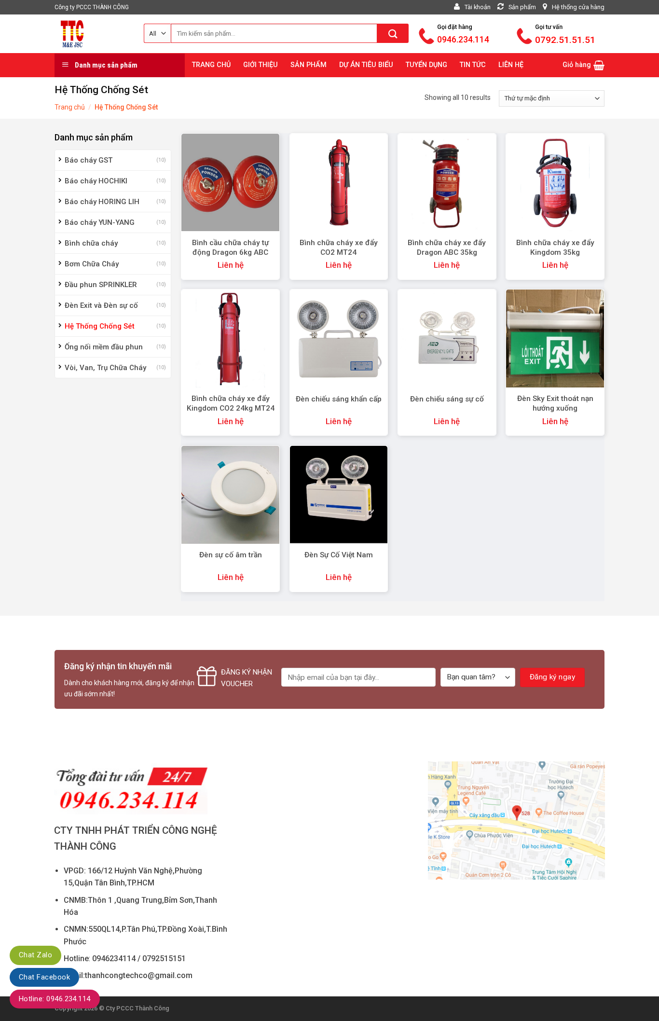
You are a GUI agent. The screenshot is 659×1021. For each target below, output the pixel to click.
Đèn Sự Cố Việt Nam (338, 555)
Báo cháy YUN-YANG (100, 222)
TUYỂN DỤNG (426, 65)
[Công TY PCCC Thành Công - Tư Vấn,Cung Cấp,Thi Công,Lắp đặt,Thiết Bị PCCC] (92, 33)
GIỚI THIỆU (260, 65)
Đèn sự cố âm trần (230, 555)
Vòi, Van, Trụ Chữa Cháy (105, 367)
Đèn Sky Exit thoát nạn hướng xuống (555, 403)
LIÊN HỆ (510, 65)
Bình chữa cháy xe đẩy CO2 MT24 (339, 247)
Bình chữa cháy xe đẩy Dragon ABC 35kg (447, 247)
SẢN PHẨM (308, 65)
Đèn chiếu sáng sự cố (447, 399)
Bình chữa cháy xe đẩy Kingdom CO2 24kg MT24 (231, 403)
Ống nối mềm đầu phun (104, 347)
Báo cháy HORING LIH (102, 201)
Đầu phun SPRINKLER (101, 284)
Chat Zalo (35, 955)
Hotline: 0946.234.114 (55, 998)
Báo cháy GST (88, 160)
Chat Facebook (44, 977)
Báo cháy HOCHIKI (96, 181)
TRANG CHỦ (211, 65)
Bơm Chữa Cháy (92, 264)
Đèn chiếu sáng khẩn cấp (339, 399)
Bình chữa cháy (91, 243)
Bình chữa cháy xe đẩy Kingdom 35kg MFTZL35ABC (555, 252)
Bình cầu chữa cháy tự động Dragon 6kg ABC (230, 247)
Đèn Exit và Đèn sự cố (101, 305)
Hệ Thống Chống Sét (100, 326)
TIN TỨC (473, 65)
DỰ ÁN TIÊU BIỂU (366, 65)
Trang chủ (70, 107)
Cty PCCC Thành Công (137, 1008)
